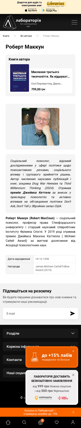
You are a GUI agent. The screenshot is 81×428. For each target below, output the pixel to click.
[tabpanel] (40, 78)
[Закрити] (73, 412)
